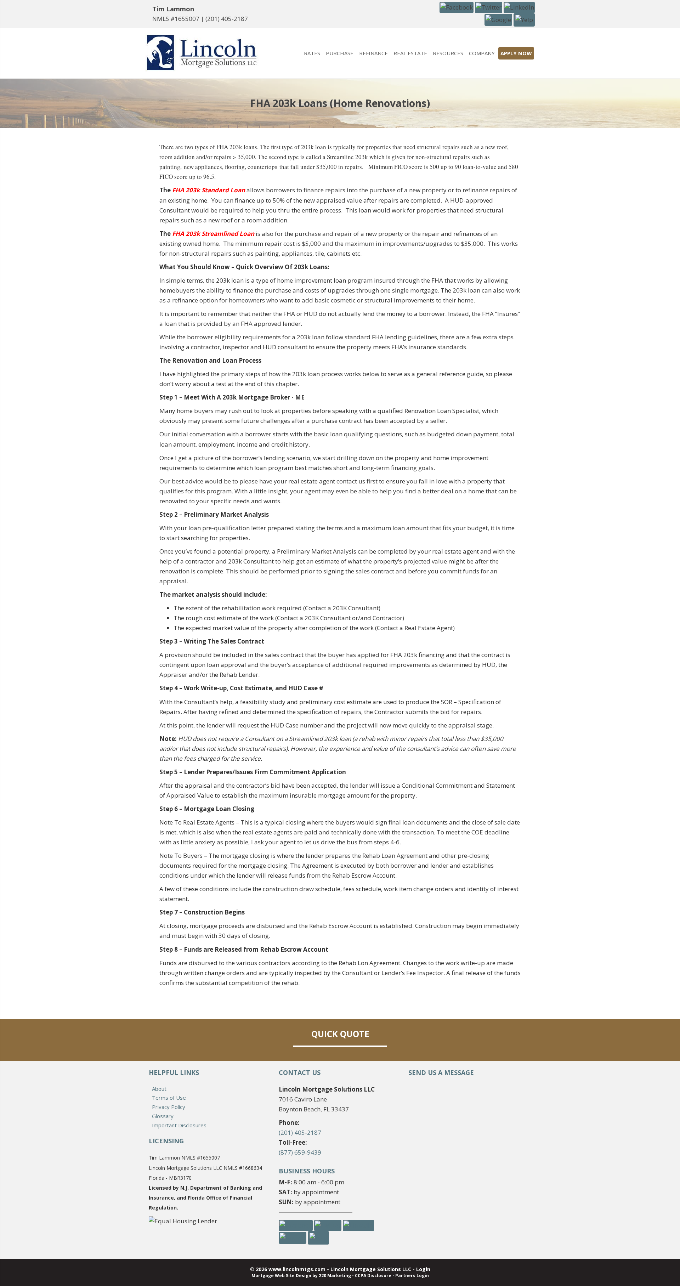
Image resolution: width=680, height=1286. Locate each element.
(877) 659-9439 (300, 1152)
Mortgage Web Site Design (281, 1276)
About (159, 1088)
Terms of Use (169, 1097)
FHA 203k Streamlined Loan (213, 234)
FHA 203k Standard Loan (208, 190)
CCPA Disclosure (373, 1276)
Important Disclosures (179, 1125)
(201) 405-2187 (226, 19)
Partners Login (412, 1276)
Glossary (163, 1116)
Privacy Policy (168, 1106)
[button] (457, 7)
